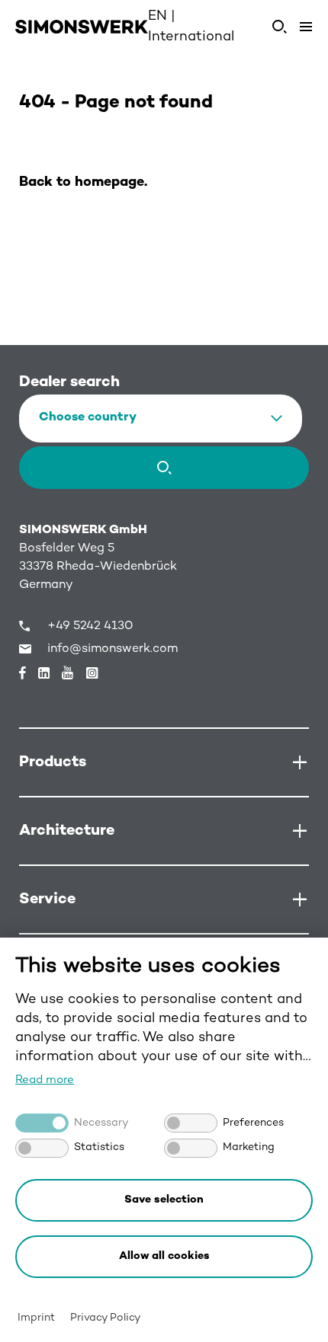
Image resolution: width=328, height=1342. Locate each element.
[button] (164, 1256)
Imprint (36, 1318)
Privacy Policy (105, 1318)
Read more (44, 1080)
